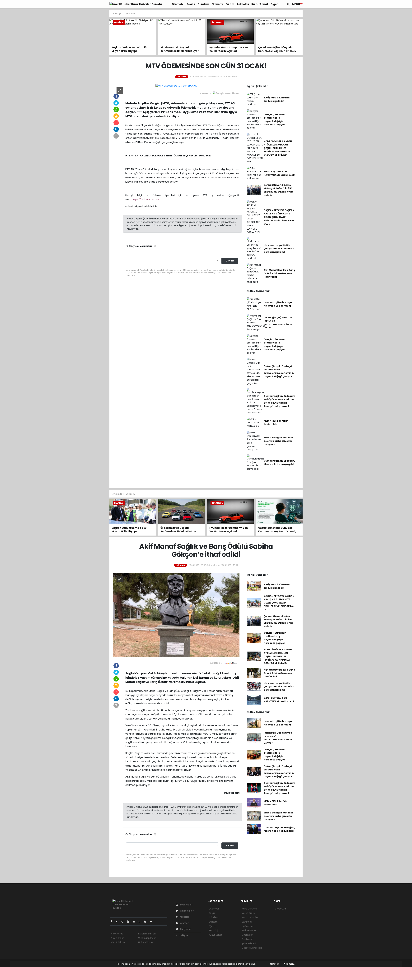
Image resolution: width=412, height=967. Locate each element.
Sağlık (191, 4)
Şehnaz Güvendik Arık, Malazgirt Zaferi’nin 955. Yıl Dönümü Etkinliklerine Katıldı (279, 190)
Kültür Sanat (259, 4)
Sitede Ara (280, 908)
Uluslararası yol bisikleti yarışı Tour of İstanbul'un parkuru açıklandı (279, 249)
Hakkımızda (117, 933)
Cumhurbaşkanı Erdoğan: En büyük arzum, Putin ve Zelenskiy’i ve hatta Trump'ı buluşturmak (279, 401)
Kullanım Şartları (147, 933)
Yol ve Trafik (248, 913)
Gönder (230, 260)
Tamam (290, 963)
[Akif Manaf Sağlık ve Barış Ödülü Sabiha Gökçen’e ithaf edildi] (176, 614)
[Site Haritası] (146, 921)
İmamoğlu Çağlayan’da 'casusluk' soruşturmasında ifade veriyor (278, 322)
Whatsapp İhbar (147, 938)
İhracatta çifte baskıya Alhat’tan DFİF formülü (278, 304)
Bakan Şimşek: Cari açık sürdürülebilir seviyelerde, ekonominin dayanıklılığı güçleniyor (279, 371)
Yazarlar (184, 917)
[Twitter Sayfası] (118, 921)
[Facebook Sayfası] (112, 921)
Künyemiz (185, 929)
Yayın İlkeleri (117, 938)
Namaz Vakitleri (250, 917)
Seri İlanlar (247, 939)
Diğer (274, 4)
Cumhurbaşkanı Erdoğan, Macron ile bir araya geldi (279, 462)
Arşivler (184, 923)
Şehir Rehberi (249, 943)
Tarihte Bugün (249, 930)
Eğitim (230, 4)
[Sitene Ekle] (152, 921)
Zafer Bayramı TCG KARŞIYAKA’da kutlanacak (279, 173)
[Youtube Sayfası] (129, 921)
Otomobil (178, 4)
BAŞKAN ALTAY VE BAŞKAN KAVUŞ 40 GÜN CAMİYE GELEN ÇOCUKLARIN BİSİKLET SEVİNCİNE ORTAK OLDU (279, 217)
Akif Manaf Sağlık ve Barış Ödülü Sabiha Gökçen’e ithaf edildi (279, 273)
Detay (275, 963)
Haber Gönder (146, 942)
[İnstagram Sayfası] (124, 921)
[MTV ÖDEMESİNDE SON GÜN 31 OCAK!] (176, 85)
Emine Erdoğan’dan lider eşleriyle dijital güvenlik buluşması (278, 441)
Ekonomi (217, 4)
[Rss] (141, 921)
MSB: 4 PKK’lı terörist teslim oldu (276, 422)
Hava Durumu (249, 908)
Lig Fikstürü (247, 926)
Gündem (203, 4)
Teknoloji (243, 4)
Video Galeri (186, 910)
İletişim (183, 935)
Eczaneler (247, 921)
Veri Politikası (118, 942)
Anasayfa (117, 13)
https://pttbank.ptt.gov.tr (147, 199)
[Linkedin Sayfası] (135, 921)
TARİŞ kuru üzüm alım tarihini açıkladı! (277, 99)
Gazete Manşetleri (252, 947)
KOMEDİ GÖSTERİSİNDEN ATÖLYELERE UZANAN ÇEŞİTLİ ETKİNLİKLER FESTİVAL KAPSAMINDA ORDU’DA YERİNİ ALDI (278, 148)
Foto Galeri (186, 904)
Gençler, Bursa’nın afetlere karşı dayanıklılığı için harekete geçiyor (275, 119)
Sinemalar (247, 934)
